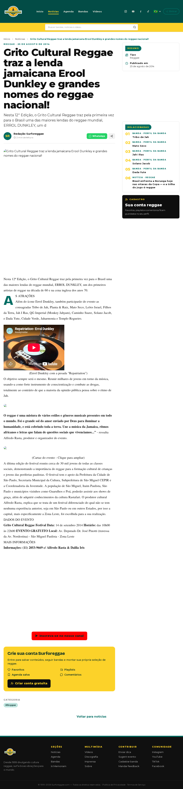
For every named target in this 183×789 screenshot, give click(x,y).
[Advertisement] (59, 247)
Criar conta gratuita (31, 683)
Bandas (83, 11)
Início (39, 11)
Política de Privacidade (113, 784)
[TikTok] (148, 11)
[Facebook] (141, 11)
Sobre (88, 766)
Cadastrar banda (128, 761)
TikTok (155, 761)
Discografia (91, 756)
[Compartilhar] (111, 136)
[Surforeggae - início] (13, 11)
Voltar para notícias (91, 716)
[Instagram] (125, 11)
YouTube (157, 756)
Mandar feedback (128, 766)
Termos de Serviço (136, 784)
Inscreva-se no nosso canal (59, 636)
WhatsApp (98, 136)
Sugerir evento (127, 756)
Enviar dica (124, 752)
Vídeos (97, 11)
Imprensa (90, 761)
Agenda (68, 11)
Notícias (53, 11)
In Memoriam (58, 766)
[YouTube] (133, 11)
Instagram (158, 752)
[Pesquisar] (134, 27)
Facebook (158, 766)
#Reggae (10, 705)
